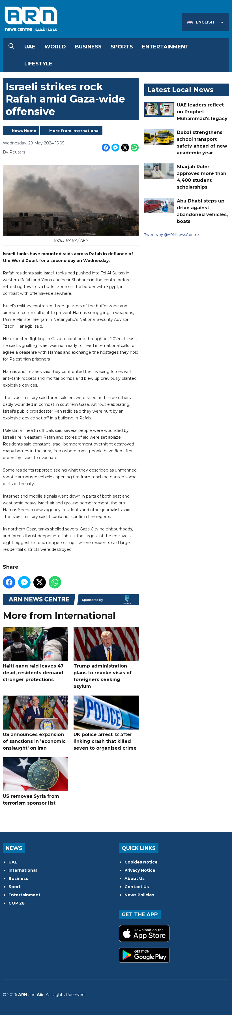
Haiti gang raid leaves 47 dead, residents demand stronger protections (33, 672)
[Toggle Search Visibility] (11, 46)
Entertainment (165, 47)
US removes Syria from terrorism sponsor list (31, 800)
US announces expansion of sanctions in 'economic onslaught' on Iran (34, 741)
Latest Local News (180, 90)
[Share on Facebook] (106, 148)
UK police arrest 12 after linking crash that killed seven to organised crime (105, 741)
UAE (29, 47)
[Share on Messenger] (115, 148)
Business (88, 47)
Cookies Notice (141, 862)
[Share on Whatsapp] (135, 148)
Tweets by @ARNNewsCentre (171, 234)
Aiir (40, 994)
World (55, 47)
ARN (22, 994)
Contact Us (136, 886)
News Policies (139, 894)
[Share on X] (125, 148)
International (22, 870)
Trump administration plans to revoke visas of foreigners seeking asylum (103, 676)
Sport (14, 886)
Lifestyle (38, 64)
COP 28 (16, 903)
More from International (74, 130)
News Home (24, 130)
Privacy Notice (139, 870)
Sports (122, 47)
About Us (134, 878)
